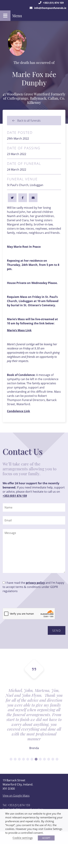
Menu (17, 15)
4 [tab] (23, 759)
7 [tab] (36, 759)
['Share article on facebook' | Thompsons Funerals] (12, 197)
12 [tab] (57, 759)
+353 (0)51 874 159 (15, 496)
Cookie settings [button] (23, 837)
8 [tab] (40, 759)
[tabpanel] (34, 721)
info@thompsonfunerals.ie (50, 8)
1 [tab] (11, 759)
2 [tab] (15, 759)
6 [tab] (32, 759)
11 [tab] (52, 759)
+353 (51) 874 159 (53, 2)
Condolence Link (18, 411)
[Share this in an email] (33, 197)
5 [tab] (27, 759)
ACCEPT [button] (46, 837)
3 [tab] (19, 759)
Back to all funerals (28, 120)
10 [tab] (48, 759)
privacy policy (35, 583)
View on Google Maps (16, 795)
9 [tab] (44, 759)
